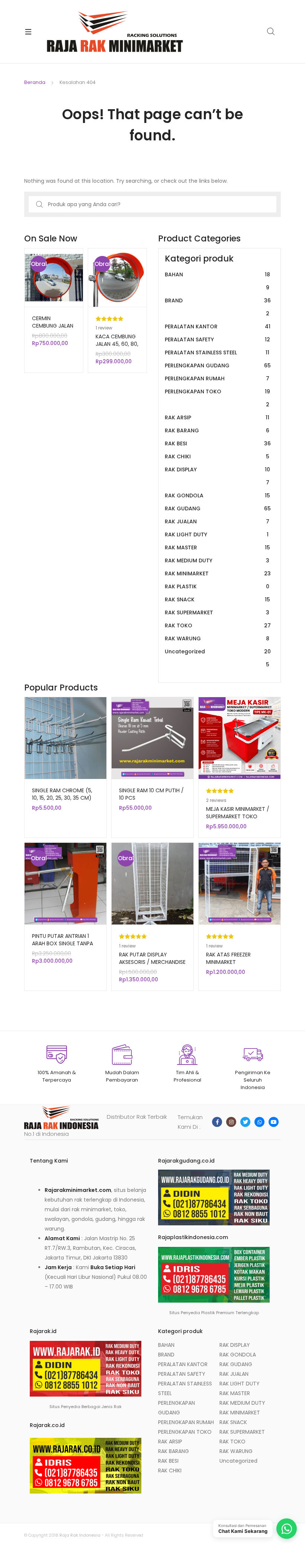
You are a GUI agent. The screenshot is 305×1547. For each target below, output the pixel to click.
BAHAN (217, 281)
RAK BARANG (217, 430)
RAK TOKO (218, 625)
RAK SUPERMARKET (217, 612)
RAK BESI (218, 443)
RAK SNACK (217, 599)
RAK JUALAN (217, 521)
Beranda (34, 82)
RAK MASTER (217, 547)
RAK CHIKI (217, 456)
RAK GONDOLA (217, 495)
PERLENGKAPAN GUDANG (218, 365)
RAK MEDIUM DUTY (217, 560)
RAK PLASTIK (217, 586)
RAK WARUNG (217, 638)
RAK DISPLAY (217, 476)
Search (271, 31)
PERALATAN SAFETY (217, 339)
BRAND (218, 307)
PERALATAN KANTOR (217, 326)
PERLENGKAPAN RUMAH (217, 378)
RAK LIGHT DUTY (217, 534)
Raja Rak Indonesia (80, 1535)
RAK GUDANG (218, 508)
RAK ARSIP (217, 417)
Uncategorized (218, 658)
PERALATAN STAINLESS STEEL (217, 352)
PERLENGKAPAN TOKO (217, 398)
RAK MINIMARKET (218, 573)
